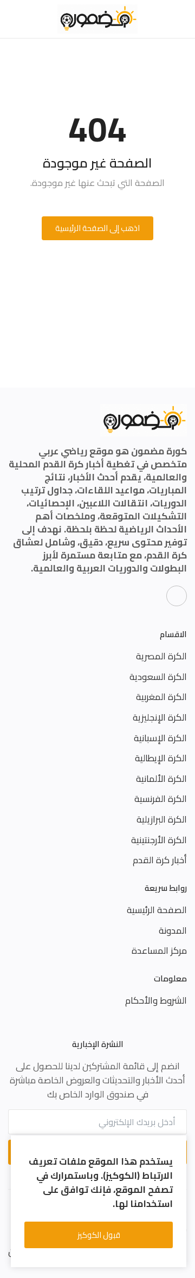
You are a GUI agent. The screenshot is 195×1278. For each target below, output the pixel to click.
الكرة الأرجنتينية (159, 840)
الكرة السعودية (158, 676)
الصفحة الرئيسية (157, 910)
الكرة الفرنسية (160, 798)
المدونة (173, 930)
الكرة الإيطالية (161, 758)
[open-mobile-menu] (181, 19)
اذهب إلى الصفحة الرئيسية (97, 228)
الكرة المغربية (161, 696)
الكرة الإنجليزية (160, 717)
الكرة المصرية (161, 656)
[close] (176, 1146)
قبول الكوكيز (98, 1235)
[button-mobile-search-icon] (14, 19)
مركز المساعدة (159, 950)
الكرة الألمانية (161, 778)
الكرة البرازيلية (161, 819)
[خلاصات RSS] (176, 596)
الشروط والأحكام (156, 1000)
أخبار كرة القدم (160, 860)
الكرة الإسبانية (160, 738)
